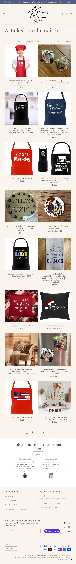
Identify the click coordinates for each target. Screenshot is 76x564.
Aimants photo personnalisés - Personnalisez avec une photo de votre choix (54, 371)
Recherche (9, 496)
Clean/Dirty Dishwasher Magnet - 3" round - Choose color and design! (21, 228)
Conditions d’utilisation (63, 557)
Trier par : (20, 41)
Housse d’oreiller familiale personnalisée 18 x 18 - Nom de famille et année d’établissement (21, 371)
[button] (4, 14)
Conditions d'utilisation (13, 505)
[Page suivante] (49, 432)
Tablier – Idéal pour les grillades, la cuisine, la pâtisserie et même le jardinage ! (54, 180)
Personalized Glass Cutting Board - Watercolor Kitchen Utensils (55, 418)
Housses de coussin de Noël (21, 326)
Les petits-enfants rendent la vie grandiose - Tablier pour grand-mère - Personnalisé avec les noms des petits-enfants (54, 131)
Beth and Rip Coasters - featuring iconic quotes (55, 227)
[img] (38, 451)
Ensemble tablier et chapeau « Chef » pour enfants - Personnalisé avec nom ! (21, 83)
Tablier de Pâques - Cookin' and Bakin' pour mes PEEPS (21, 275)
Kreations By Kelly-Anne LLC (39, 555)
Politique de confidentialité (46, 557)
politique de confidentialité (15, 514)
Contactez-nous (11, 500)
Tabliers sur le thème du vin (21, 178)
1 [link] (27, 432)
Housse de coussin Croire (54, 326)
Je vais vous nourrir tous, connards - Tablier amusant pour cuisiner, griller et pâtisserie (21, 130)
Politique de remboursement (15, 509)
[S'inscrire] (38, 531)
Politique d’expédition (64, 559)
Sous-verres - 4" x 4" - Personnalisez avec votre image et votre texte (55, 83)
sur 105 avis (36, 454)
